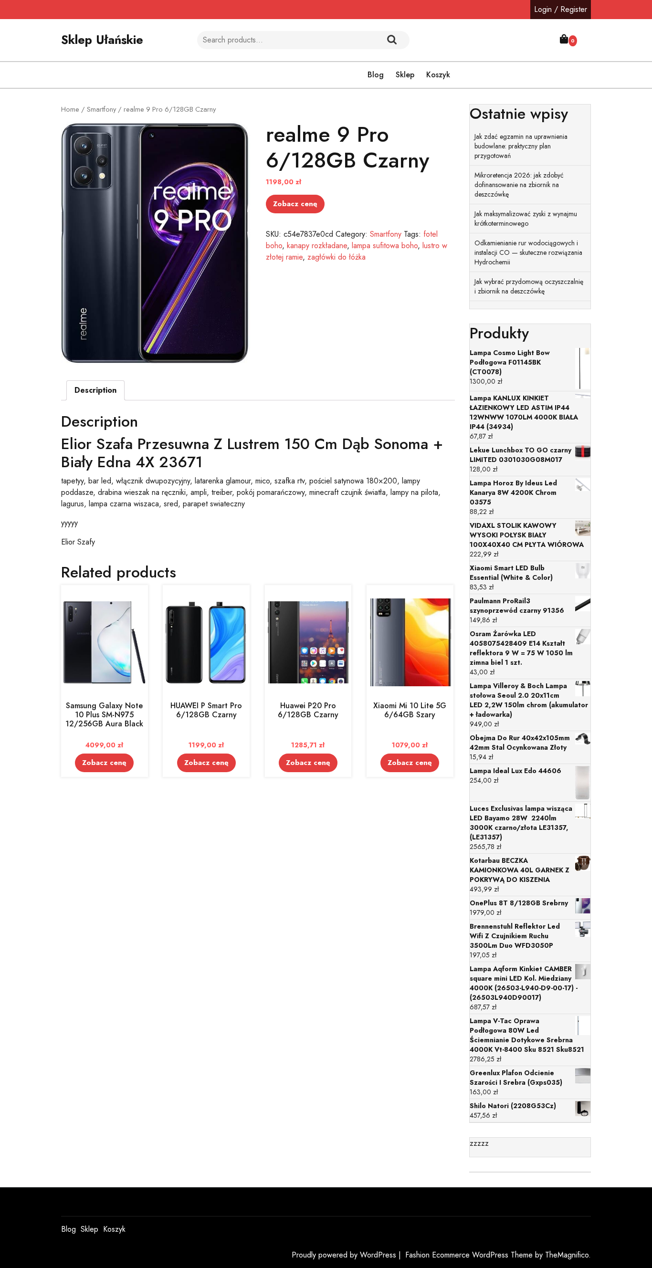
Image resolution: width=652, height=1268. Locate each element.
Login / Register (560, 9)
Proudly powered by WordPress (345, 1254)
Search (392, 40)
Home (70, 109)
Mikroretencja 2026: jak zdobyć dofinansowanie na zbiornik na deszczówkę (519, 184)
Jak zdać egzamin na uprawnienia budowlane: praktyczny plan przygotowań (521, 146)
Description (95, 390)
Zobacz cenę (295, 204)
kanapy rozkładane (317, 245)
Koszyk (438, 74)
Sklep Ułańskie (102, 39)
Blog (376, 74)
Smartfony (101, 109)
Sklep (405, 74)
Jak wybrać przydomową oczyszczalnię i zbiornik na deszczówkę (528, 286)
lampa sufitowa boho (385, 245)
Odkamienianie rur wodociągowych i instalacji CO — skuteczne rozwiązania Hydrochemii (528, 252)
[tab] (95, 390)
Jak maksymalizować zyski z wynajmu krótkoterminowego (525, 218)
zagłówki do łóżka (336, 257)
